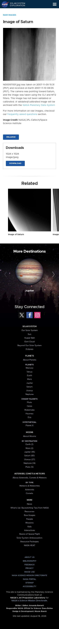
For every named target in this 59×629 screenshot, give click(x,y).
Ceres (29, 406)
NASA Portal (29, 579)
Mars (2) (29, 448)
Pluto (29, 402)
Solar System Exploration (15, 4)
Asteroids (29, 490)
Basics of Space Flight (29, 534)
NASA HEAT (29, 545)
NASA (3, 4)
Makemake (29, 410)
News (29, 504)
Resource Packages (29, 542)
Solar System (29, 326)
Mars (29, 379)
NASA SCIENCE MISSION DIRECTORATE (29, 575)
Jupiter (29, 290)
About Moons (29, 436)
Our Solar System (29, 330)
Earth (29, 376)
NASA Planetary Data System (39, 105)
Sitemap (29, 583)
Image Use (29, 572)
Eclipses (29, 349)
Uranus (29, 391)
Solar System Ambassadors (29, 538)
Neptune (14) (30, 463)
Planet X (29, 425)
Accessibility (29, 586)
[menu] (54, 4)
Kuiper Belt (29, 338)
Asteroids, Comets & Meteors (29, 474)
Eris (29, 417)
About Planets (29, 360)
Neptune (29, 394)
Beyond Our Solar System (29, 346)
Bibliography (29, 561)
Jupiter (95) (29, 452)
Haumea (29, 414)
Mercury (29, 368)
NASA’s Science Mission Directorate (29, 601)
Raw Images (9, 15)
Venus (29, 372)
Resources (29, 512)
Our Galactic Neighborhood (15, 11)
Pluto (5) (29, 467)
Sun (29, 334)
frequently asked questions (22, 114)
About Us (30, 557)
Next (52, 274)
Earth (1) (29, 444)
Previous (6, 274)
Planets (29, 356)
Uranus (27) (29, 460)
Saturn (29, 387)
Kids (29, 527)
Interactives (29, 530)
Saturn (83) (29, 456)
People (29, 519)
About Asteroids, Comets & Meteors (30, 478)
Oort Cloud (29, 342)
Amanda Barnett (36, 606)
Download (15, 163)
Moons (29, 432)
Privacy (29, 568)
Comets (29, 493)
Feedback (29, 565)
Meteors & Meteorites (29, 486)
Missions (29, 523)
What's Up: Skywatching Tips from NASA (29, 508)
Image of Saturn (16, 235)
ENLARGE (10, 137)
